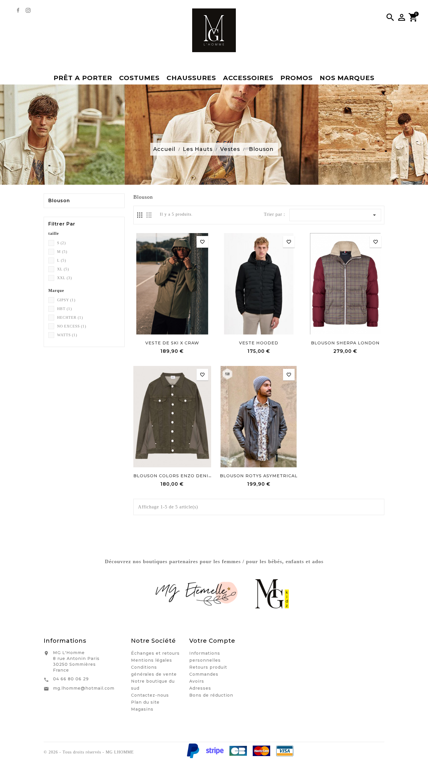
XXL (64, 278)
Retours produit (208, 667)
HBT (64, 309)
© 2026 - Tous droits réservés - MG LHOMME (89, 752)
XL (63, 269)
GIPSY (66, 300)
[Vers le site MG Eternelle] (197, 593)
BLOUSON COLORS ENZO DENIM (173, 475)
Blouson (59, 200)
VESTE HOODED (258, 343)
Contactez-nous (150, 695)
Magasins (142, 709)
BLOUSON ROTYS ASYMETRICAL (259, 475)
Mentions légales (151, 660)
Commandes (203, 674)
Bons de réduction (211, 695)
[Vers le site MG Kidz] (272, 593)
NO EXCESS (71, 326)
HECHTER (70, 317)
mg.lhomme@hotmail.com (83, 688)
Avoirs (196, 681)
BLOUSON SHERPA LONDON (345, 343)
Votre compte (212, 640)
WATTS (67, 335)
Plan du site (145, 702)
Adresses (200, 688)
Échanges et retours (155, 653)
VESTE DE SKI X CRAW (172, 343)
